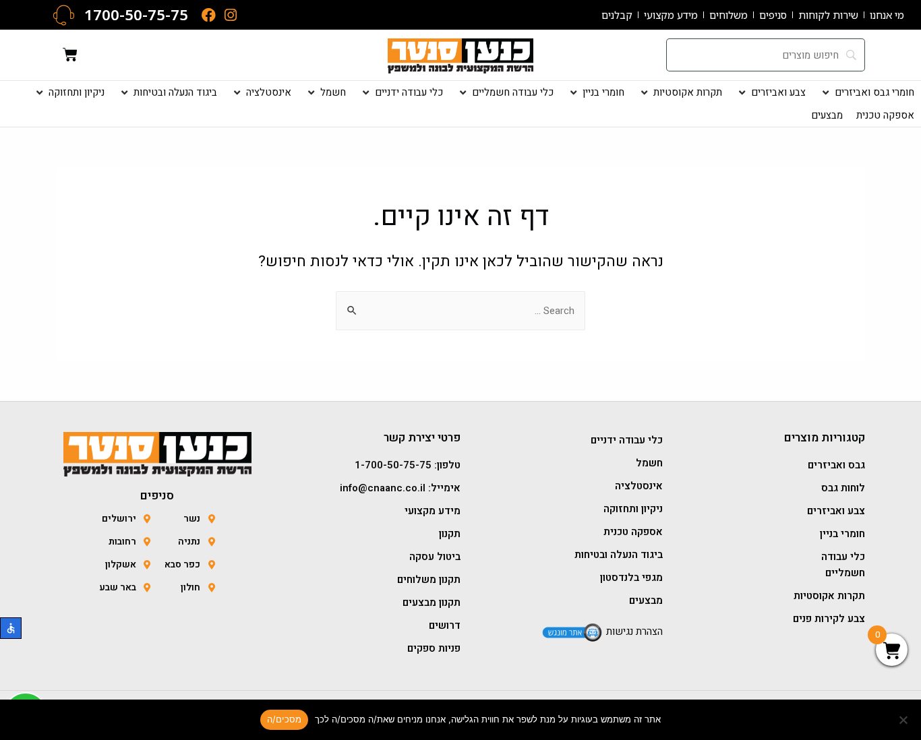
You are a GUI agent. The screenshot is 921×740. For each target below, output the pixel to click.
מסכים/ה (284, 719)
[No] (904, 720)
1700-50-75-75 (136, 14)
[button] (866, 92)
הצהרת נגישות (634, 631)
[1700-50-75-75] (63, 15)
